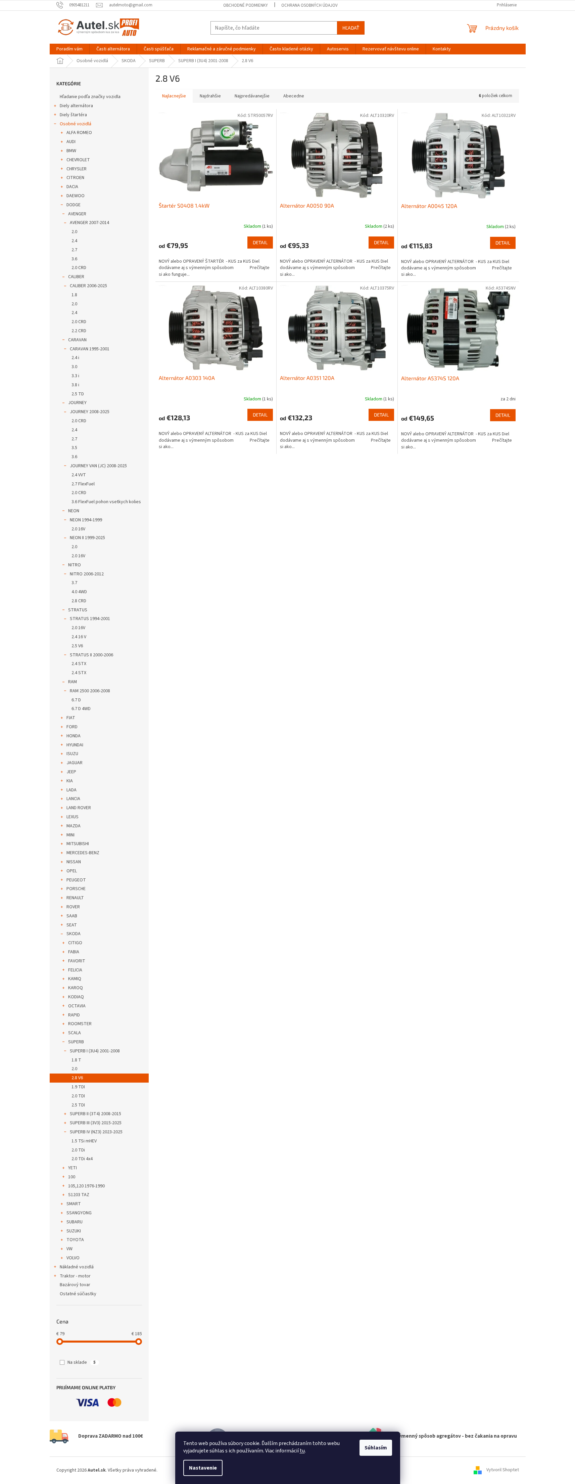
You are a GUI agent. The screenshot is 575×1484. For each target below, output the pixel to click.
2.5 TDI (78, 1105)
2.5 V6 (77, 646)
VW (69, 1249)
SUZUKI (73, 1231)
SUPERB (76, 1042)
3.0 (74, 366)
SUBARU (74, 1222)
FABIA (73, 952)
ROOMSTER (80, 1023)
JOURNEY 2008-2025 (89, 411)
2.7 (74, 250)
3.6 (74, 259)
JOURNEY (77, 402)
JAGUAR (74, 762)
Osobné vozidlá (75, 124)
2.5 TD (77, 394)
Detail (260, 242)
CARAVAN (77, 340)
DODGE (73, 205)
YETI (72, 1168)
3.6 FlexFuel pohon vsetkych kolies (106, 501)
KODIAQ (76, 997)
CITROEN (75, 177)
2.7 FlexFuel (83, 484)
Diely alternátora (76, 105)
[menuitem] (69, 49)
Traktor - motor (75, 1276)
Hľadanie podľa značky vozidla (90, 96)
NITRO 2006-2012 (87, 574)
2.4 (74, 240)
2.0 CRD (78, 267)
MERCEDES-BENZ (82, 852)
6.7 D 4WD (81, 708)
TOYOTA (75, 1239)
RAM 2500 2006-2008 (90, 691)
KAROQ (75, 988)
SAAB (71, 916)
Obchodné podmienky (245, 5)
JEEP (71, 772)
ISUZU (72, 753)
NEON (73, 511)
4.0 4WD (79, 591)
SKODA (73, 933)
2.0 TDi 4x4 (82, 1158)
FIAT (70, 717)
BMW (71, 150)
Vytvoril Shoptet (502, 1470)
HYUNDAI (74, 745)
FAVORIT (76, 961)
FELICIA (75, 970)
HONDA (73, 736)
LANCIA (73, 798)
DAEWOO (75, 195)
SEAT (71, 925)
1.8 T (76, 1060)
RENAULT (75, 897)
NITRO (74, 565)
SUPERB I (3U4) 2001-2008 (95, 1051)
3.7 (74, 582)
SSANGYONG (79, 1213)
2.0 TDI (78, 1096)
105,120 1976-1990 (86, 1186)
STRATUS (77, 610)
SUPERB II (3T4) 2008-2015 (95, 1113)
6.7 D (76, 700)
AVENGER (77, 214)
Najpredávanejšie (252, 96)
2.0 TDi (78, 1150)
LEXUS (72, 817)
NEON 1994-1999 (86, 520)
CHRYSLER (76, 169)
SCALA (74, 1033)
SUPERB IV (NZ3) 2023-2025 (96, 1132)
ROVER (73, 907)
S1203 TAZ (78, 1194)
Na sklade (81, 1362)
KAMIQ (74, 978)
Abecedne (293, 96)
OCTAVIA (77, 1006)
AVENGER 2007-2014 (89, 222)
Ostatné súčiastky (78, 1294)
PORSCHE (76, 888)
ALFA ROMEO (79, 132)
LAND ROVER (78, 807)
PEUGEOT (76, 880)
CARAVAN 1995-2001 (89, 349)
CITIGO (75, 943)
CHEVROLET (78, 160)
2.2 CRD (78, 331)
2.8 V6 (77, 1078)
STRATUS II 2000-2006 (91, 655)
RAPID (74, 1015)
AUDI (71, 141)
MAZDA (73, 826)
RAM (72, 682)
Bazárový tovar (75, 1284)
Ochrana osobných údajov (309, 5)
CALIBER (76, 276)
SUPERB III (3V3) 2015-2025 (96, 1123)
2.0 (74, 231)
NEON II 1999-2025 (87, 537)
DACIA (72, 186)
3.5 (74, 447)
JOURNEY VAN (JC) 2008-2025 (98, 466)
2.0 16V (78, 529)
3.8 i (75, 385)
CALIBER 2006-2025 (88, 285)
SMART (73, 1204)
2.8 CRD (78, 601)
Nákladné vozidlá (77, 1267)
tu (302, 1450)
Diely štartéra (73, 115)
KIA (69, 781)
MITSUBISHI (77, 843)
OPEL (71, 871)
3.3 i (75, 376)
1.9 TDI (78, 1087)
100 (71, 1177)
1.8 (74, 295)
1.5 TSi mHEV (84, 1141)
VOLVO (73, 1258)
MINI (70, 835)
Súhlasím (376, 1447)
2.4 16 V (78, 637)
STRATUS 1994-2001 (90, 618)
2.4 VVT (78, 475)
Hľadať (350, 28)
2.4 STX (78, 663)
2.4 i (75, 357)
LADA (71, 790)
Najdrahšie (210, 96)
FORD (72, 727)
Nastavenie (203, 1468)
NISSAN (73, 862)
